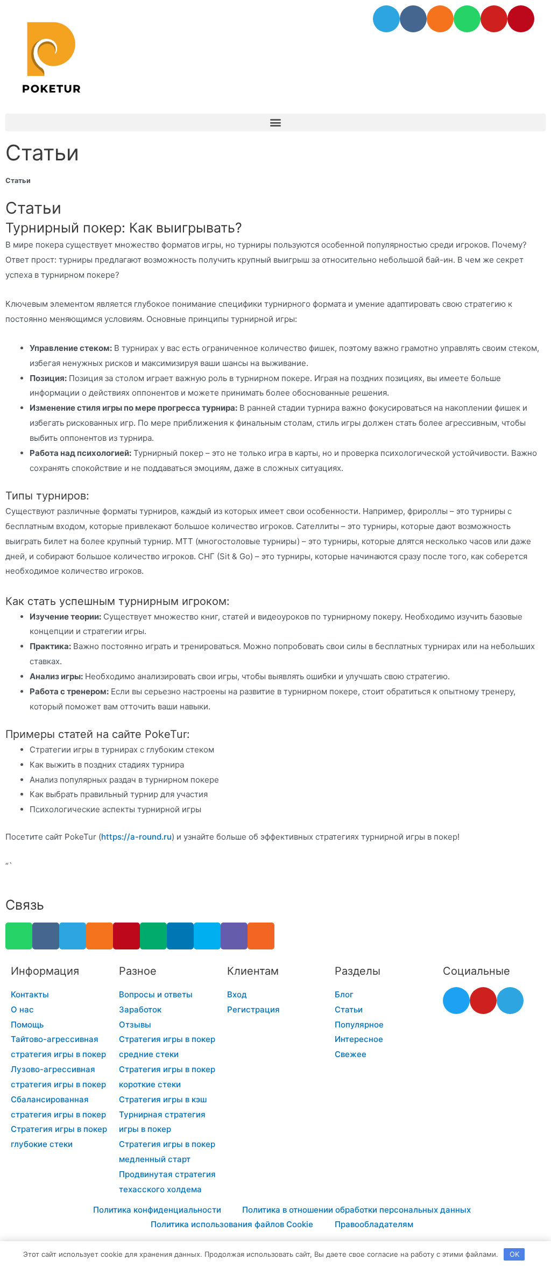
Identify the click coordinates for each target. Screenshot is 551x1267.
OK (514, 1254)
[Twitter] (456, 1000)
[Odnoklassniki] (440, 18)
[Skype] (207, 936)
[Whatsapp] (467, 18)
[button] (275, 122)
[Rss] (261, 936)
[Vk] (413, 18)
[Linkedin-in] (180, 936)
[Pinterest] (520, 18)
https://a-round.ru (136, 837)
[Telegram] (386, 18)
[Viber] (234, 936)
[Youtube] (494, 18)
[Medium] (153, 936)
